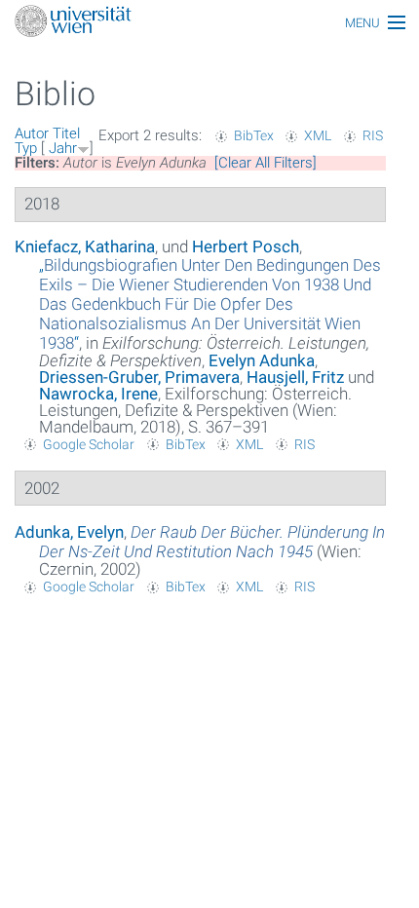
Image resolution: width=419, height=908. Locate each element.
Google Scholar (88, 444)
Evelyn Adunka (262, 360)
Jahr (63, 148)
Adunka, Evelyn (69, 532)
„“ (210, 304)
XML (317, 135)
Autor (32, 133)
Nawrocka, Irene (98, 393)
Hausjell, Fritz (295, 377)
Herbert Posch (245, 246)
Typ (26, 148)
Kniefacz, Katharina (85, 246)
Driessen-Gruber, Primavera (139, 377)
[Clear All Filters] (265, 162)
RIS (372, 135)
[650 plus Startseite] (209, 23)
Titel (66, 133)
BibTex (254, 135)
